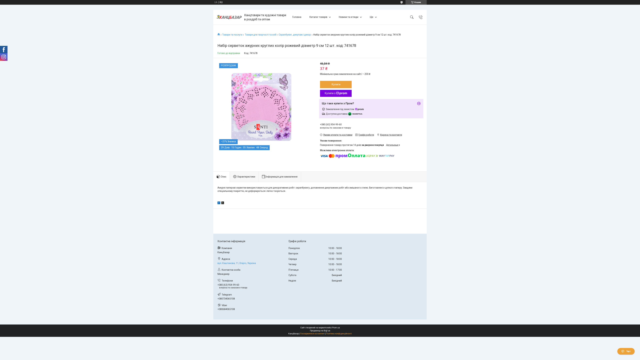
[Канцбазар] (229, 17)
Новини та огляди (348, 17)
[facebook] (219, 203)
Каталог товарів (318, 17)
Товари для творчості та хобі (260, 34)
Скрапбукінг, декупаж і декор (295, 34)
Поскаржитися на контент (312, 333)
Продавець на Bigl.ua (320, 331)
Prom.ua (336, 327)
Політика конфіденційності (339, 333)
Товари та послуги (232, 34)
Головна (296, 17)
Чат (628, 351)
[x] (222, 203)
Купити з (330, 93)
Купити (336, 84)
